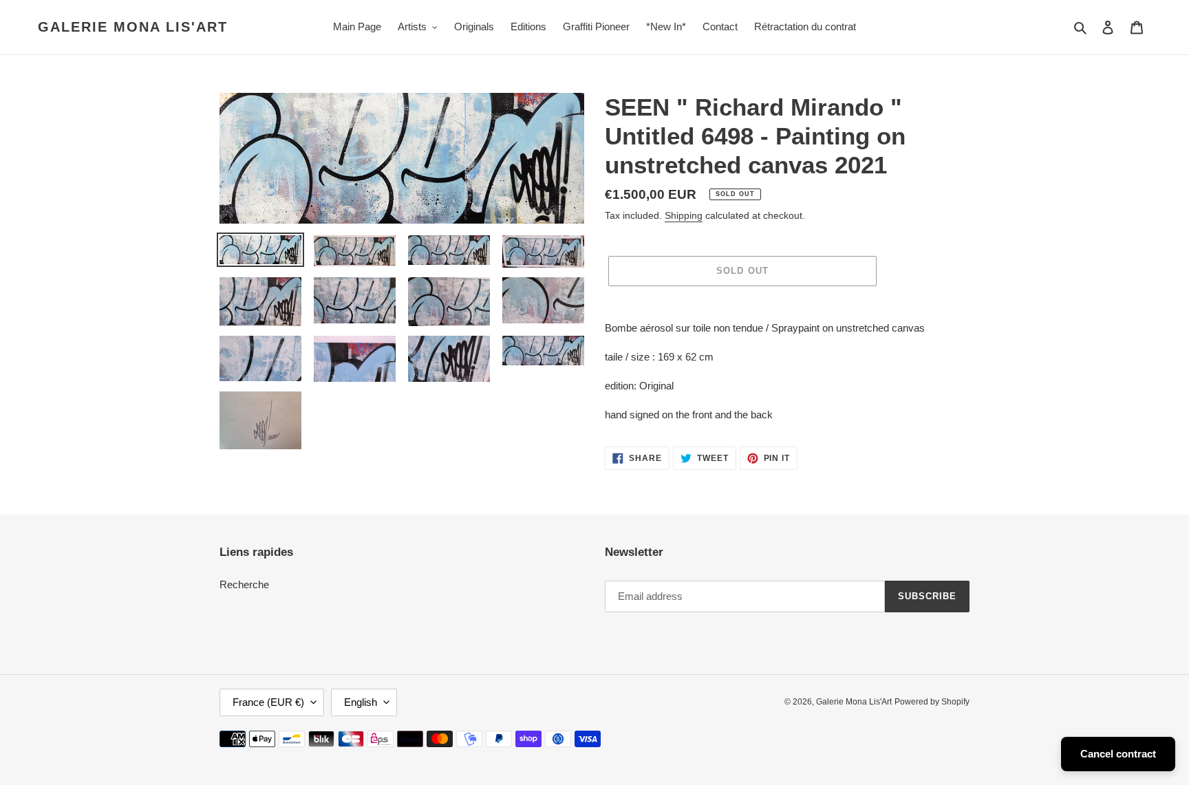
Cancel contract (1118, 754)
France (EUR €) (268, 702)
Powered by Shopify (932, 702)
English (360, 702)
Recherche (244, 584)
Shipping (684, 215)
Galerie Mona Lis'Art (133, 26)
